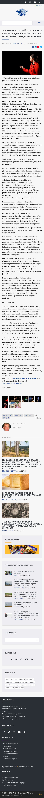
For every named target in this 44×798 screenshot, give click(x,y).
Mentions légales (10, 759)
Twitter (41, 47)
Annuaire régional (10, 751)
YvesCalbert (17, 44)
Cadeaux (32, 685)
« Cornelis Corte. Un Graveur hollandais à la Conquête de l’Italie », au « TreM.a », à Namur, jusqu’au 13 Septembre (22, 525)
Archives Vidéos (10, 749)
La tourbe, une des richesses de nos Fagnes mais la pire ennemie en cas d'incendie (25, 594)
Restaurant (10, 688)
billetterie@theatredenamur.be (24, 378)
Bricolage (24, 685)
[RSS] (39, 2)
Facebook (33, 47)
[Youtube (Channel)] (35, 2)
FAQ (6, 756)
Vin (22, 688)
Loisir (6, 418)
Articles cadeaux (28, 682)
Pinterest (38, 47)
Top (40, 795)
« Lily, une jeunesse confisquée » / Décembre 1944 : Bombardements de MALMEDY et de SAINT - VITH (26, 614)
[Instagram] (30, 2)
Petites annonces (11, 754)
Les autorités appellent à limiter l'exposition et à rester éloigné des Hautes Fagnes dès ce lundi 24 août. (26, 583)
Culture (29, 415)
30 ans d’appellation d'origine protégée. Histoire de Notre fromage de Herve (21, 495)
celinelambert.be (16, 796)
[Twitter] (25, 2)
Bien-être (16, 685)
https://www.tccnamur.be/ (12, 383)
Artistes (18, 415)
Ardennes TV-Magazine (13, 682)
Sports (17, 688)
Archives (7, 746)
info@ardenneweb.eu (10, 778)
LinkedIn (35, 47)
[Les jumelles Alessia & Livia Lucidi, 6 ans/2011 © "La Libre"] (18, 405)
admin (16, 575)
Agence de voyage (12, 679)
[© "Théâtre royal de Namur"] (12, 405)
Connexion (38, 5)
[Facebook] (21, 2)
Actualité (7, 415)
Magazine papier (22, 549)
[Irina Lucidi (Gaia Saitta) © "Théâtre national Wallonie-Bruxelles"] (5, 399)
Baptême (9, 685)
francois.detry (9, 471)
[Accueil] (22, 16)
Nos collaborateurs (11, 744)
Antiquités (29, 679)
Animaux (22, 679)
